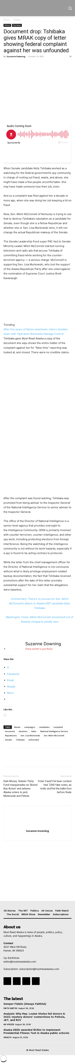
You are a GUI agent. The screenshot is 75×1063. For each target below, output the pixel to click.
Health (7, 1037)
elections (23, 731)
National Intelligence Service (54, 731)
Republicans (11, 735)
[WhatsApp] (31, 64)
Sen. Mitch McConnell (54, 735)
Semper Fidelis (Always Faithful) (24, 1003)
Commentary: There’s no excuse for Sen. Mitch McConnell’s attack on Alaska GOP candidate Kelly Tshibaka (39, 603)
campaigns (29, 727)
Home (6, 19)
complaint (58, 727)
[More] (39, 64)
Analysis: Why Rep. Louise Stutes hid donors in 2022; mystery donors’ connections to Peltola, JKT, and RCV (34, 1017)
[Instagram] (17, 981)
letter (33, 731)
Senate (8, 739)
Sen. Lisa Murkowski (30, 735)
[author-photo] (37, 825)
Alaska (17, 727)
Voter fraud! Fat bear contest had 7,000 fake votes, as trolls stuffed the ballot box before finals (55, 787)
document (10, 731)
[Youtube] (36, 981)
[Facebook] (6, 64)
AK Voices (8, 1024)
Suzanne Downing (16, 56)
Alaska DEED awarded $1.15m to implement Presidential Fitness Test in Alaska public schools (36, 1031)
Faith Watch (10, 1008)
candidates (44, 727)
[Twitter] (15, 64)
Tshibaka (20, 739)
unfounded (33, 739)
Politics (16, 19)
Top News (17, 25)
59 (70, 56)
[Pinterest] (23, 64)
